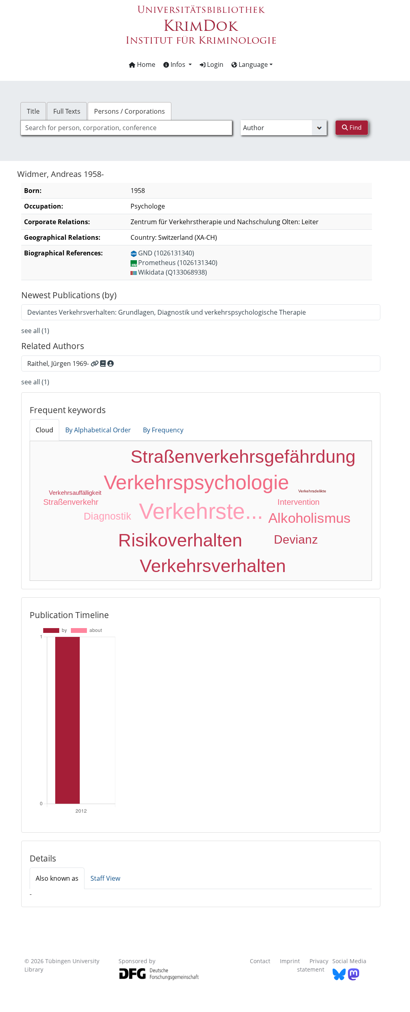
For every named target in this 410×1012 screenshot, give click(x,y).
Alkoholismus (309, 518)
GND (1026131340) (166, 253)
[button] (177, 64)
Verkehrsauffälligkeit (75, 492)
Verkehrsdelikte (312, 491)
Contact (260, 961)
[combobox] (126, 127)
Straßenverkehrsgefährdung (243, 456)
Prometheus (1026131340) (177, 262)
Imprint (290, 961)
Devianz (296, 539)
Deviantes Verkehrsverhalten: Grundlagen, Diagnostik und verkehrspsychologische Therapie (166, 312)
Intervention (298, 502)
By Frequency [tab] (163, 430)
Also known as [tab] (57, 878)
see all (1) (35, 330)
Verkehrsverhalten (213, 566)
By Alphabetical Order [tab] (98, 430)
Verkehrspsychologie (196, 482)
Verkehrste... (201, 511)
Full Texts (66, 111)
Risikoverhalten (180, 540)
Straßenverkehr (70, 502)
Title (33, 111)
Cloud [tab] (44, 430)
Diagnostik (107, 516)
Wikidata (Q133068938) (172, 272)
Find (355, 127)
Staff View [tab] (105, 878)
